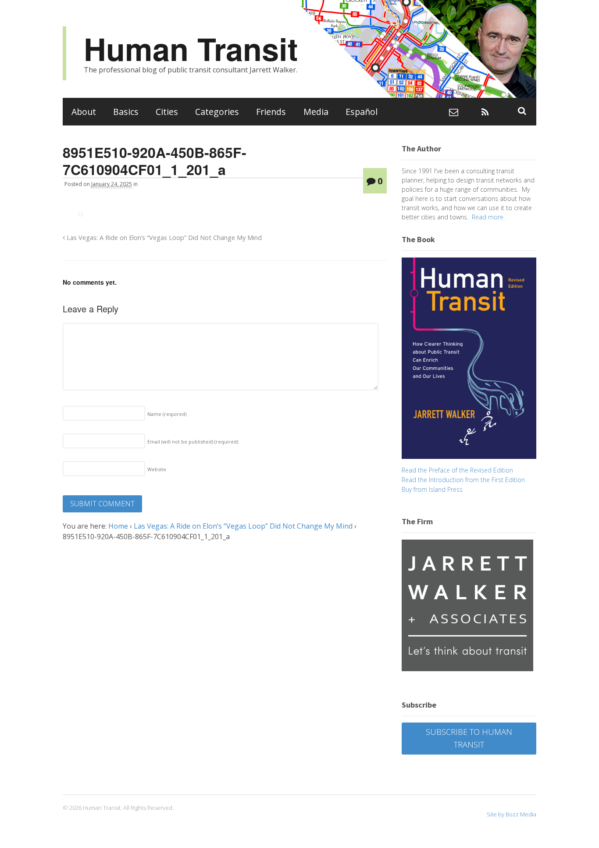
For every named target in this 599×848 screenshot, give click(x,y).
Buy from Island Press (432, 489)
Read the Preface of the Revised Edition (457, 470)
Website (156, 469)
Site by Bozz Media (511, 814)
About (83, 112)
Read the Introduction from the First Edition (463, 480)
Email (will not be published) (192, 441)
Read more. (488, 217)
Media (315, 112)
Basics (126, 112)
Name (166, 414)
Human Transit (191, 48)
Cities (167, 112)
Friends (271, 112)
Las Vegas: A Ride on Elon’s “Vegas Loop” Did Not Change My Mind (163, 237)
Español (362, 112)
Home (118, 526)
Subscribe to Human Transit (469, 738)
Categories (217, 112)
